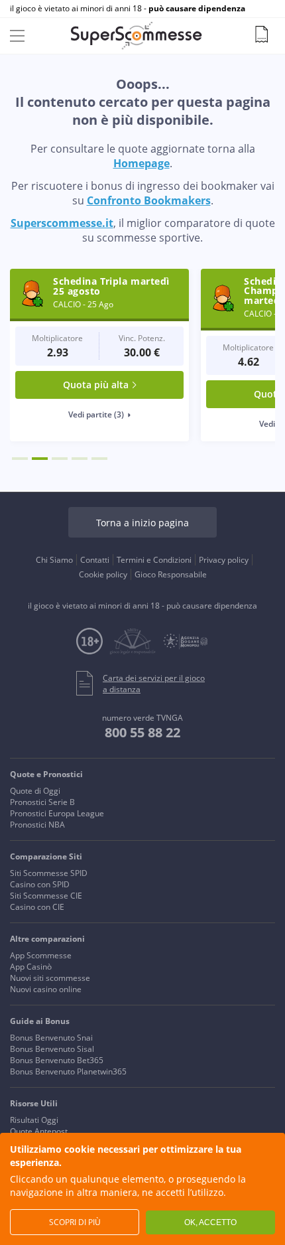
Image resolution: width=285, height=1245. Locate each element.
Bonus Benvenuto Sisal (52, 1049)
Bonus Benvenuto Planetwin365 (68, 1071)
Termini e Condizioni (154, 559)
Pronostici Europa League (57, 813)
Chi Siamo (54, 559)
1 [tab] (20, 458)
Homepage (141, 163)
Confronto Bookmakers (149, 200)
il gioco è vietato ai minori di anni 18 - (127, 8)
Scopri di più (75, 1222)
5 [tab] (99, 458)
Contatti (94, 559)
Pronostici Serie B (42, 802)
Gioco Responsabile (171, 574)
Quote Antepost (39, 1131)
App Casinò (31, 966)
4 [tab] (79, 458)
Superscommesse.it (62, 223)
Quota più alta (96, 384)
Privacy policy (224, 559)
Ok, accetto (210, 1222)
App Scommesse (41, 955)
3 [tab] (60, 458)
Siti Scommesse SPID (48, 873)
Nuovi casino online (46, 989)
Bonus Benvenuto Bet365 (56, 1060)
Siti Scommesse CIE (46, 895)
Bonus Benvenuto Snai (51, 1037)
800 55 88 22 (142, 732)
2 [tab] (40, 458)
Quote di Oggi (35, 790)
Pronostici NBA (37, 824)
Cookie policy (103, 574)
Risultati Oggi (34, 1120)
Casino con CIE (37, 907)
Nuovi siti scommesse (50, 978)
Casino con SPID (40, 884)
